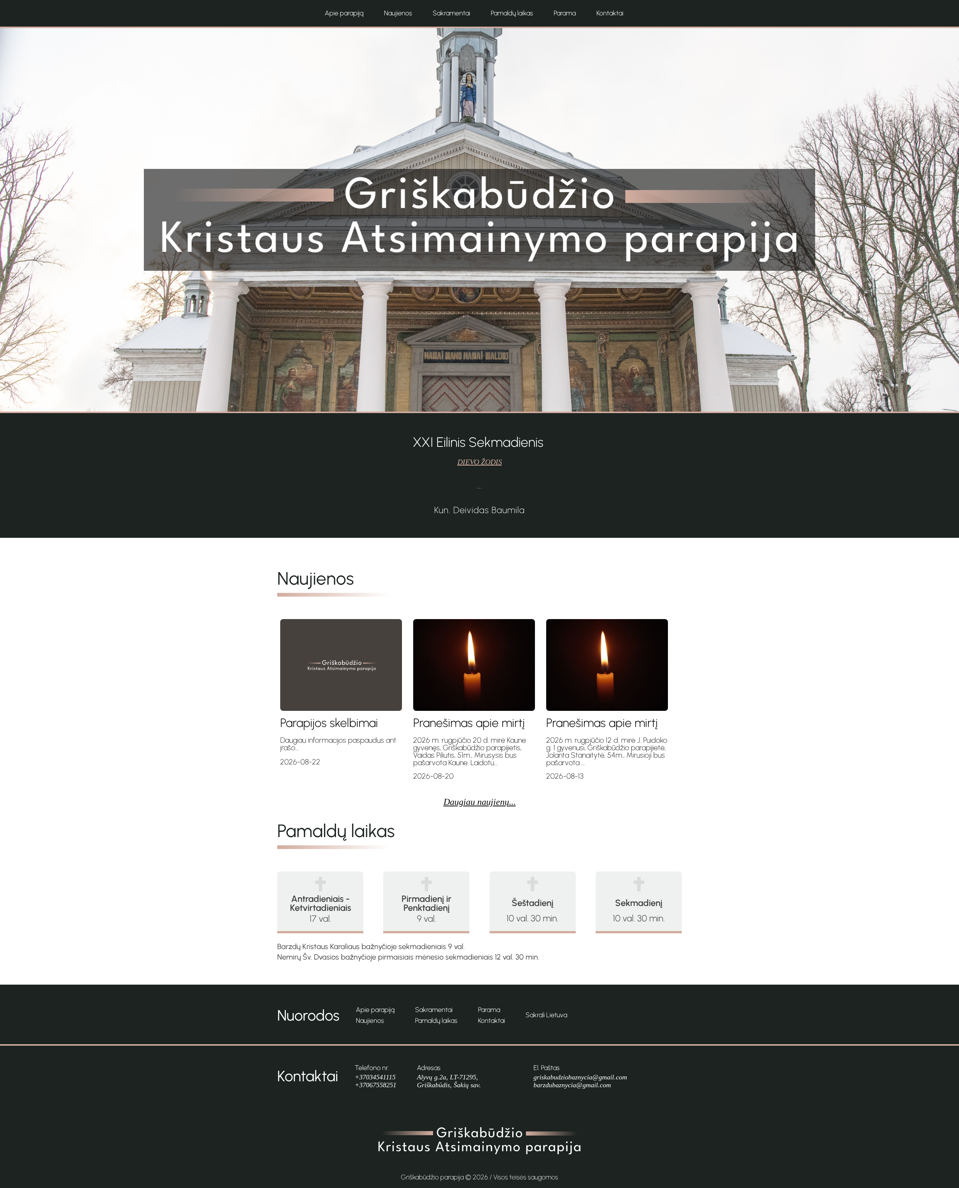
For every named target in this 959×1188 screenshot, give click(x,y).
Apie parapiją (344, 13)
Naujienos (398, 13)
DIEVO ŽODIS (479, 462)
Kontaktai (609, 13)
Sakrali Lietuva (546, 1015)
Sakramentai (451, 13)
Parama (565, 13)
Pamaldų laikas (512, 13)
